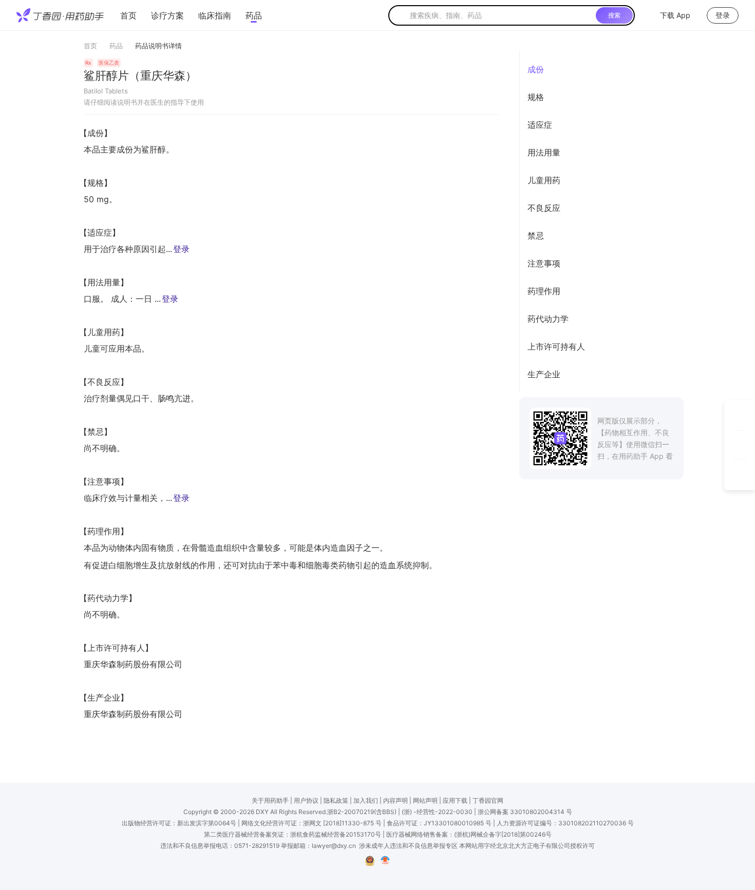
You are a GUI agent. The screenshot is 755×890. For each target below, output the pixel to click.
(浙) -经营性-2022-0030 (437, 812)
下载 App (675, 15)
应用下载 (455, 800)
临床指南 (214, 15)
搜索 (614, 15)
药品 (254, 15)
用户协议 (306, 800)
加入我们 (365, 800)
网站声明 (425, 800)
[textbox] (501, 15)
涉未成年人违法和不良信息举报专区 (408, 845)
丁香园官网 (488, 800)
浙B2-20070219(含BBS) (362, 812)
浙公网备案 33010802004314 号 (525, 812)
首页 (128, 15)
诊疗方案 (167, 15)
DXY (262, 812)
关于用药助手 (270, 800)
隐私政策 (336, 800)
